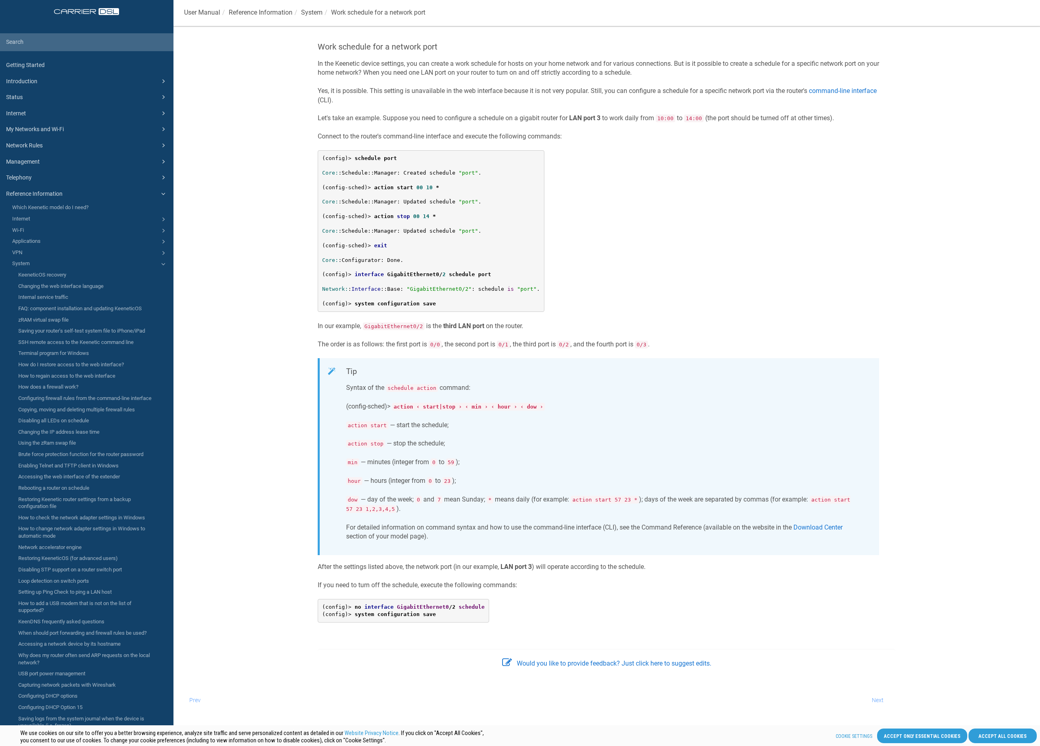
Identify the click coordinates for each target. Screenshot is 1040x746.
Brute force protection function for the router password (80, 454)
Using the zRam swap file (47, 443)
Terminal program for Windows (53, 353)
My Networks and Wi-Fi (35, 129)
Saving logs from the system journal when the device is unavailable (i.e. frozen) (81, 722)
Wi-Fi (18, 230)
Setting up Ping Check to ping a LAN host (65, 592)
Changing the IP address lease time (59, 432)
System (21, 263)
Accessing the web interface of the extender (69, 477)
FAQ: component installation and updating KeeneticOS (80, 308)
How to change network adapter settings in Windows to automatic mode (81, 532)
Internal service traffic (43, 297)
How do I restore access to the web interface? (71, 364)
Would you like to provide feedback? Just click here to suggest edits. (614, 663)
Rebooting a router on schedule (53, 488)
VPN (17, 252)
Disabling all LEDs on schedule (53, 420)
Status (14, 97)
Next (878, 700)
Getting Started (25, 65)
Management (23, 161)
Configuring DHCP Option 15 (50, 707)
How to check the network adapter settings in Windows (81, 518)
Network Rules (24, 145)
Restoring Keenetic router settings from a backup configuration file (74, 503)
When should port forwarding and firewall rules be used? (82, 633)
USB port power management (51, 673)
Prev (195, 700)
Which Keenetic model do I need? (50, 207)
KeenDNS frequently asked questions (61, 621)
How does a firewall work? (48, 387)
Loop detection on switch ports (53, 581)
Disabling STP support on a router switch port (70, 570)
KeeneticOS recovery (42, 275)
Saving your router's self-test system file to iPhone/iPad (81, 331)
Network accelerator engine (50, 547)
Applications (26, 241)
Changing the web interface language (61, 286)
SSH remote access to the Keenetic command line (76, 342)
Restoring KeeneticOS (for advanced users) (68, 558)
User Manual (202, 12)
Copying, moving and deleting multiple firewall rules (76, 410)
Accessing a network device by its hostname (69, 644)
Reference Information (34, 193)
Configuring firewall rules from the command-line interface (85, 398)
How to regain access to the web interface (66, 376)
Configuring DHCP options (48, 696)
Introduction (21, 81)
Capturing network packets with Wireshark (67, 685)
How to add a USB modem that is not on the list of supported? (75, 607)
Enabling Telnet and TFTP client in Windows (68, 466)
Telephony (19, 177)
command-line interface (843, 91)
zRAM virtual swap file (43, 320)
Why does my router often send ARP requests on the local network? (84, 659)
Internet (16, 113)
